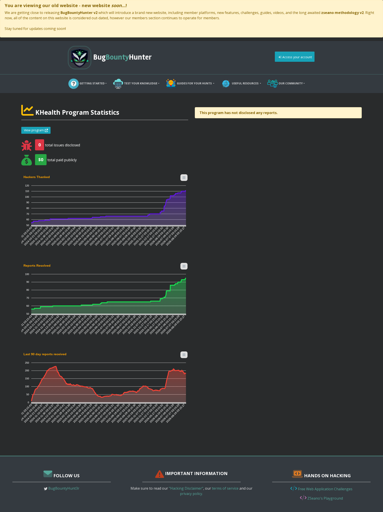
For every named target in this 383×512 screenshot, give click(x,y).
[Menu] (184, 177)
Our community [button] (290, 83)
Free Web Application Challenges (324, 489)
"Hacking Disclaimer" (186, 488)
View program (34, 130)
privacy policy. (191, 493)
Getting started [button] (92, 83)
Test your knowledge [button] (140, 83)
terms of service (225, 488)
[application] (104, 213)
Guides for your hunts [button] (194, 83)
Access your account (296, 57)
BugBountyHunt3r (63, 488)
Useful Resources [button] (245, 83)
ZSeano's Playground (325, 498)
